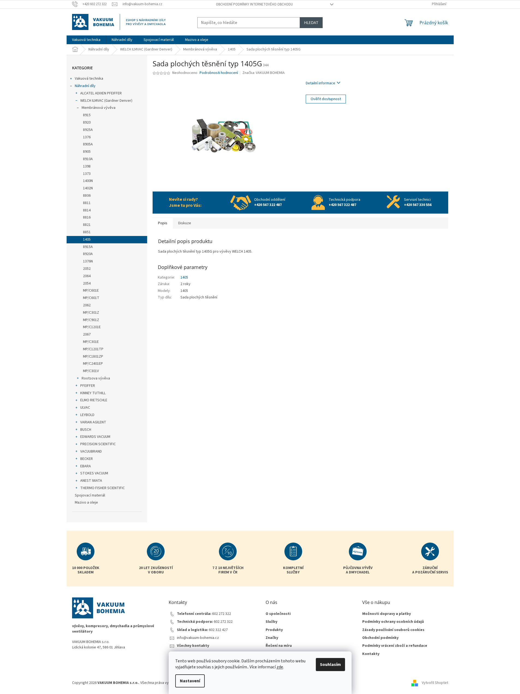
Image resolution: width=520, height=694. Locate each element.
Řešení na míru (279, 645)
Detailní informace (320, 83)
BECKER (86, 459)
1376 (87, 137)
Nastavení (190, 681)
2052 (87, 268)
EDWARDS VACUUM (95, 436)
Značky (272, 638)
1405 (87, 239)
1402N (88, 188)
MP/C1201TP (93, 349)
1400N (88, 181)
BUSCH (85, 429)
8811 (87, 203)
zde (280, 667)
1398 (87, 166)
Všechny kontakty (193, 645)
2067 (87, 334)
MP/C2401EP (93, 363)
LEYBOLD (87, 415)
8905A (88, 144)
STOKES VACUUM (94, 473)
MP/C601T (91, 298)
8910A (88, 159)
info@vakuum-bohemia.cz (198, 638)
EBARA (85, 466)
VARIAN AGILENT (93, 422)
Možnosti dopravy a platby (386, 614)
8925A (88, 130)
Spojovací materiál (90, 495)
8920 (87, 122)
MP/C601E (91, 290)
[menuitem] (86, 39)
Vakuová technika (89, 78)
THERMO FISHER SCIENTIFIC (102, 488)
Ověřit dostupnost (326, 99)
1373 (87, 174)
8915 (87, 115)
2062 (87, 305)
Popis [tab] (162, 223)
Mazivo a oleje (86, 502)
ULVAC (85, 407)
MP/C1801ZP (93, 356)
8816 (87, 217)
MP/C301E (91, 342)
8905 (87, 151)
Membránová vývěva (98, 107)
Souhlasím (330, 665)
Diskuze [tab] (184, 223)
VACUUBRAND (91, 451)
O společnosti (278, 614)
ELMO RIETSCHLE (93, 400)
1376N (88, 261)
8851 (87, 232)
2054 (87, 283)
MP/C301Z (91, 312)
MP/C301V (91, 371)
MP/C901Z (91, 320)
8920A (88, 254)
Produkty (274, 630)
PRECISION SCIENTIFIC (98, 444)
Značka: (263, 73)
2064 (87, 276)
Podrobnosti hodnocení (219, 73)
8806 (87, 195)
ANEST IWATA (91, 480)
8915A (88, 247)
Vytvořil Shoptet (435, 683)
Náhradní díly (85, 86)
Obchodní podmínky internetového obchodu (254, 4)
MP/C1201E (92, 327)
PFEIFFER (87, 385)
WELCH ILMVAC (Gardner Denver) (106, 100)
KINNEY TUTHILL (93, 393)
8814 (87, 210)
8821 (87, 225)
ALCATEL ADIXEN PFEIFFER (101, 93)
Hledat (311, 22)
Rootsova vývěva (96, 378)
